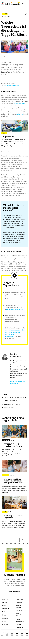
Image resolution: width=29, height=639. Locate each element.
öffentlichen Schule (20, 104)
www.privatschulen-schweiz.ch (15, 330)
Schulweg (20, 114)
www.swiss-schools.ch (12, 332)
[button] (26, 14)
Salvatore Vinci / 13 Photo (11, 85)
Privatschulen (6, 110)
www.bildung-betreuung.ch (14, 309)
